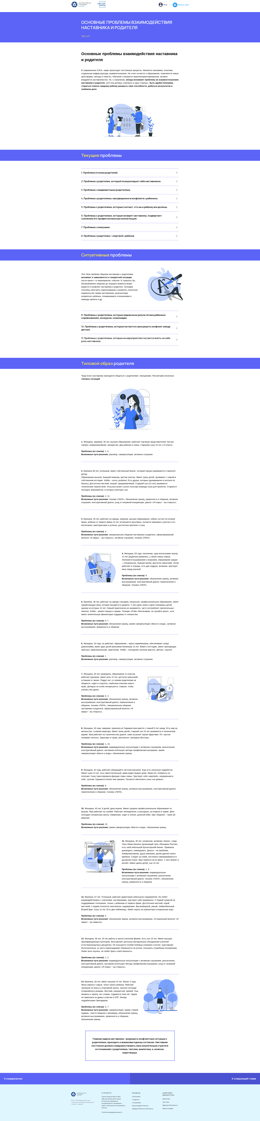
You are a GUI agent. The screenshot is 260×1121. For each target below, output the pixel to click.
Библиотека (166, 1099)
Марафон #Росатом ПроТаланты (142, 1109)
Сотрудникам (136, 1103)
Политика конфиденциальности (112, 1112)
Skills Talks (165, 1102)
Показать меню (183, 5)
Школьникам (136, 1096)
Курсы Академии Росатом (140, 1106)
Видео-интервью (167, 1108)
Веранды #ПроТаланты (170, 1105)
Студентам (135, 1100)
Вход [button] (165, 4)
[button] (161, 5)
